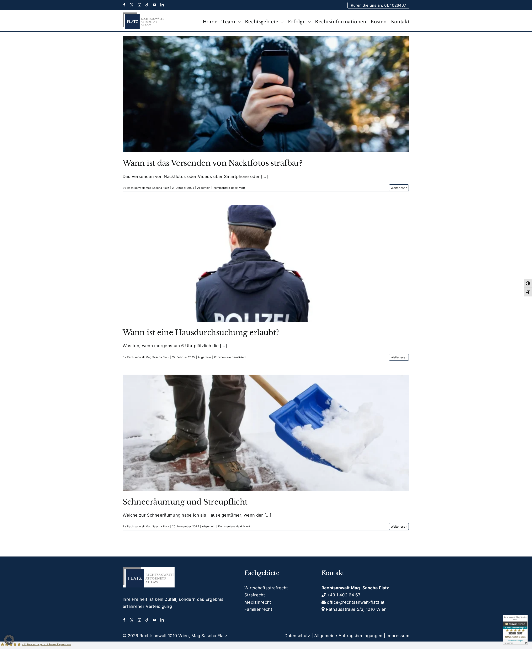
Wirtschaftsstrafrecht (266, 587)
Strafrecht (254, 594)
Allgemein (204, 187)
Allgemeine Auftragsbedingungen (348, 635)
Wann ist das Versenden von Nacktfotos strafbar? (212, 163)
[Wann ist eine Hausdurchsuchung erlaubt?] (266, 263)
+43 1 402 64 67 (343, 594)
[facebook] (124, 4)
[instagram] (139, 4)
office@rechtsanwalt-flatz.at (355, 602)
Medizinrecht (257, 602)
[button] (9, 640)
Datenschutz (297, 635)
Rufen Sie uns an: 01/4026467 (378, 5)
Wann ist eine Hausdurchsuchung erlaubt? (201, 332)
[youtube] (154, 4)
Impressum (398, 635)
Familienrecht (258, 609)
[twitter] (131, 4)
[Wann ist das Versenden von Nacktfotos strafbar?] (266, 94)
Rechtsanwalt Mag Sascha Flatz (148, 187)
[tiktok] (147, 4)
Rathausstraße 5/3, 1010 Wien (356, 609)
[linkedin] (162, 4)
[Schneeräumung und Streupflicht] (266, 433)
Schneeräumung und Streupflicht (185, 502)
